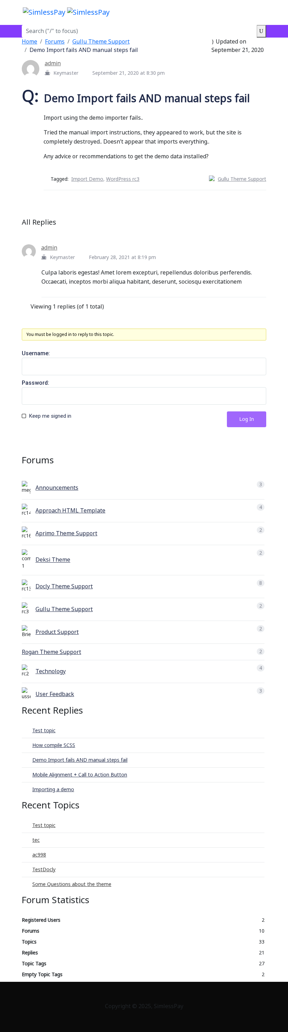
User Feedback (54, 694)
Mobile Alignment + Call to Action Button (79, 775)
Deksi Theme (52, 560)
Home (29, 42)
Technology (50, 671)
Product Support (57, 632)
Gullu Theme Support (101, 42)
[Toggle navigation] (260, 12)
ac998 (39, 855)
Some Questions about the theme (71, 884)
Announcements (56, 488)
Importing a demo (53, 789)
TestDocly (43, 869)
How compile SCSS (53, 745)
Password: (35, 382)
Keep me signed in (50, 416)
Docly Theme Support (64, 586)
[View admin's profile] (33, 68)
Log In (246, 419)
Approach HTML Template (70, 511)
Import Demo (87, 179)
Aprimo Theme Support (66, 533)
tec (36, 840)
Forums (55, 42)
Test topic (43, 730)
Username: (36, 353)
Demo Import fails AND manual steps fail (79, 760)
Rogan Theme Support (51, 652)
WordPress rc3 (122, 179)
